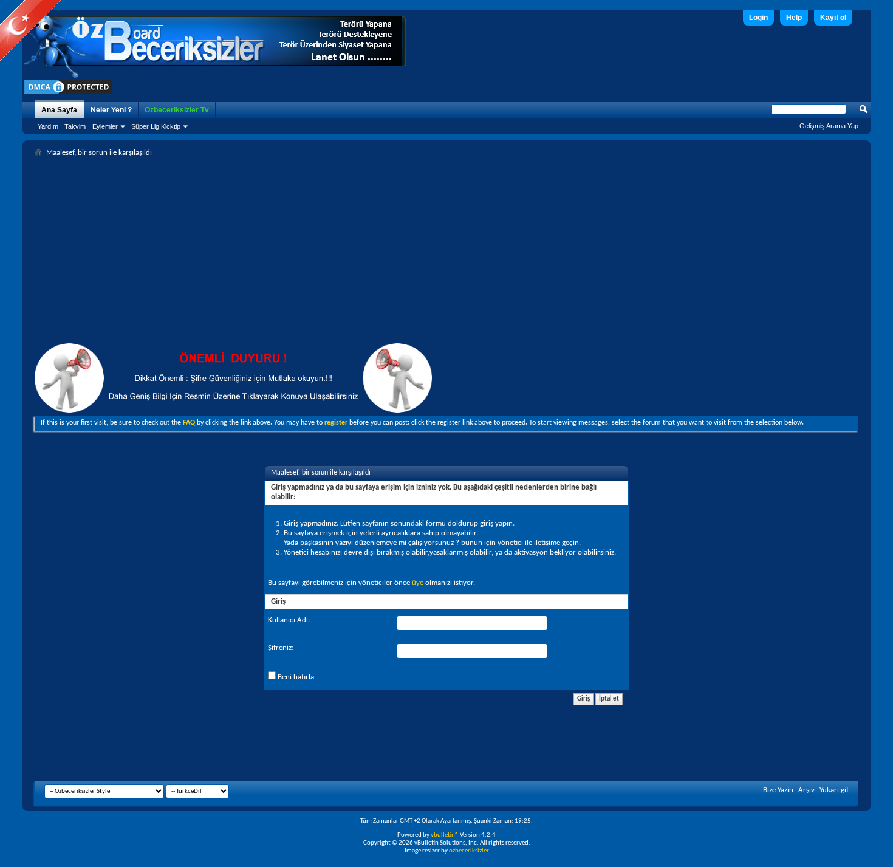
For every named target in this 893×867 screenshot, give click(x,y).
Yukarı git (834, 790)
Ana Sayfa (59, 110)
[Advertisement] (446, 252)
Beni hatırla (295, 677)
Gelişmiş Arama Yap (828, 125)
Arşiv (806, 790)
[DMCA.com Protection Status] (68, 94)
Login (758, 17)
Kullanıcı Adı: (289, 620)
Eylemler (105, 126)
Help (794, 17)
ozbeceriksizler (469, 851)
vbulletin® (445, 835)
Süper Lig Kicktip (155, 126)
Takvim (75, 126)
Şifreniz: (280, 648)
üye (417, 583)
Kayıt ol (833, 17)
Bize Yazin (778, 790)
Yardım (48, 126)
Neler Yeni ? (111, 110)
